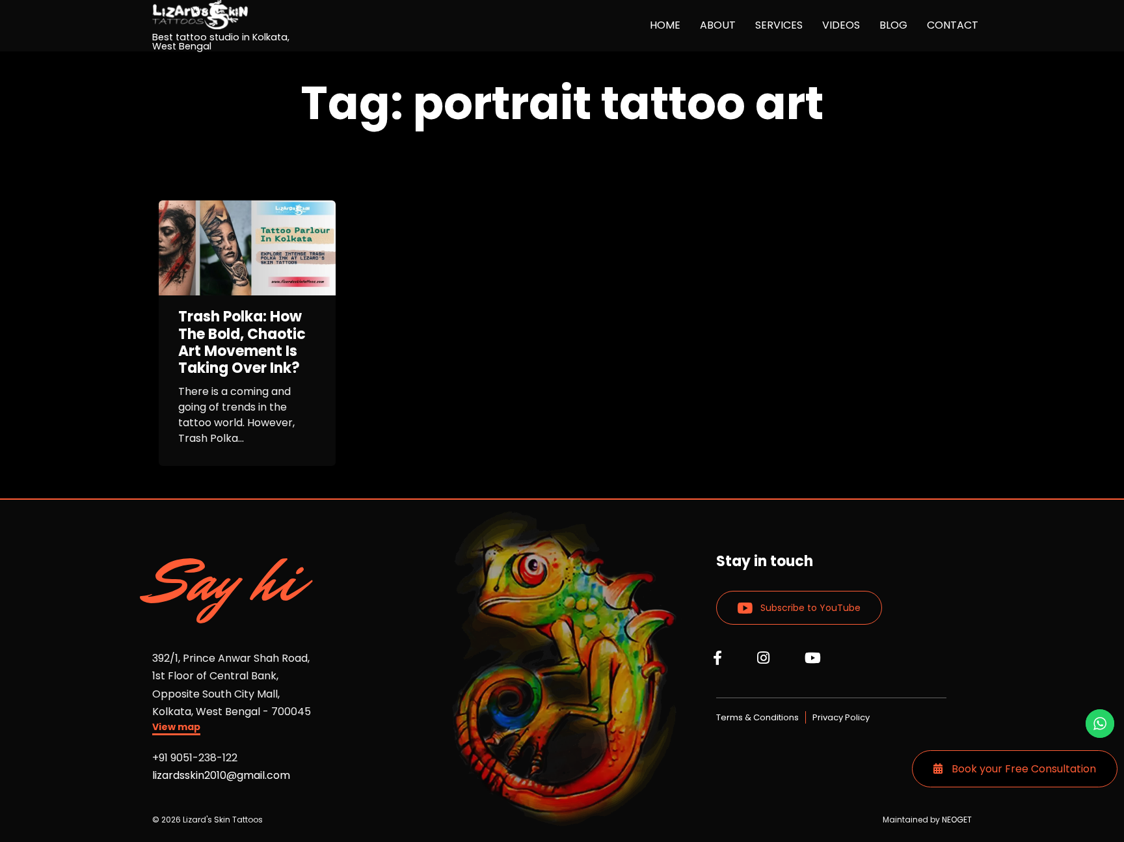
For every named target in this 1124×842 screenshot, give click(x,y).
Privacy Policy (841, 717)
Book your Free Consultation (1022, 768)
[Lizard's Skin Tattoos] (232, 14)
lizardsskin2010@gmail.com (221, 775)
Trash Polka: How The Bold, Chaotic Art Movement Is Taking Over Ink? (242, 342)
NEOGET (957, 819)
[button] (176, 728)
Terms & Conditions (757, 717)
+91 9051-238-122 (194, 757)
